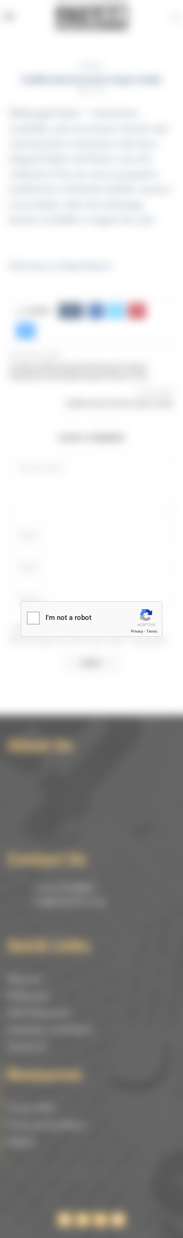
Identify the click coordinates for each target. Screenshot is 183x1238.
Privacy (137, 631)
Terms (151, 631)
